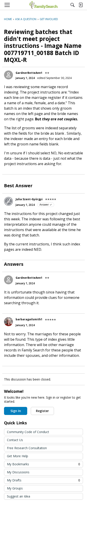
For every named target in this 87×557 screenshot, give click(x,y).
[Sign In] (81, 5)
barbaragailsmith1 (29, 319)
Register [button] (42, 411)
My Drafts (43, 480)
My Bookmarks (43, 464)
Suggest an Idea (18, 496)
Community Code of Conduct (28, 432)
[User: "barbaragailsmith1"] (8, 321)
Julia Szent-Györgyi (29, 199)
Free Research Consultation (27, 448)
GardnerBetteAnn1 (29, 73)
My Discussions (18, 472)
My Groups (15, 488)
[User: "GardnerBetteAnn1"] (8, 74)
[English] (43, 5)
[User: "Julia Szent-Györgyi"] (8, 201)
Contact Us (15, 440)
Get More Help (17, 456)
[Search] (72, 5)
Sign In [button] (15, 411)
